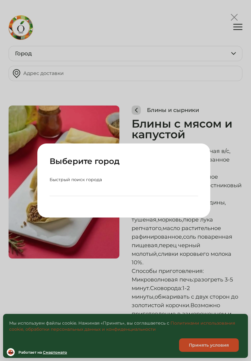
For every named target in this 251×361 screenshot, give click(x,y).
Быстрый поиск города (76, 179)
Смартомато (55, 352)
